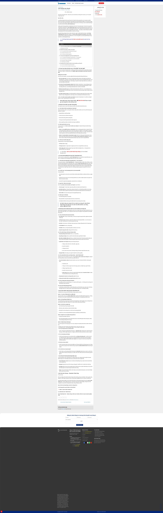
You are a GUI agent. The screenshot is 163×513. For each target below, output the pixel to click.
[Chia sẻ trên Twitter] (61, 397)
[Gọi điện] (161, 505)
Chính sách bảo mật (97, 0)
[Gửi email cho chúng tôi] (87, 442)
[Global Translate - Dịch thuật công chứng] (61, 3)
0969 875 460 (81, 100)
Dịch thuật (69, 3)
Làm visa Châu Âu (87, 402)
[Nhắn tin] (161, 507)
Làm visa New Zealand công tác (65, 402)
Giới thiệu (84, 434)
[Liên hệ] (1, 511)
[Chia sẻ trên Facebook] (59, 397)
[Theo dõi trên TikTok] (86, 442)
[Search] (105, 3)
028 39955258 (97, 11)
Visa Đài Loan (60, 7)
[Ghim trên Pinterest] (64, 397)
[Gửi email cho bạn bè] (62, 397)
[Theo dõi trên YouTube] (91, 442)
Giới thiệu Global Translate (79, 3)
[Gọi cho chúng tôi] (89, 442)
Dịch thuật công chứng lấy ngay (99, 431)
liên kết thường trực (75, 399)
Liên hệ (73, 3)
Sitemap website (85, 440)
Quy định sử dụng (103, 0)
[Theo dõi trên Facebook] (84, 442)
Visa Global (65, 511)
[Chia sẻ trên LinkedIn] (66, 397)
